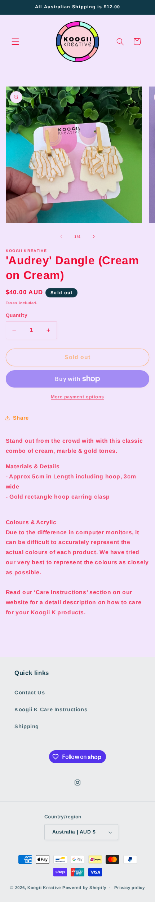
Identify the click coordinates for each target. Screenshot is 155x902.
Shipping (26, 726)
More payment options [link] (77, 396)
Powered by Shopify (84, 887)
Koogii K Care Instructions (50, 709)
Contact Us (29, 692)
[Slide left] (61, 237)
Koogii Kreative (44, 887)
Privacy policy (129, 887)
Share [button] (21, 418)
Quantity (16, 315)
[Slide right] (94, 237)
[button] (15, 41)
